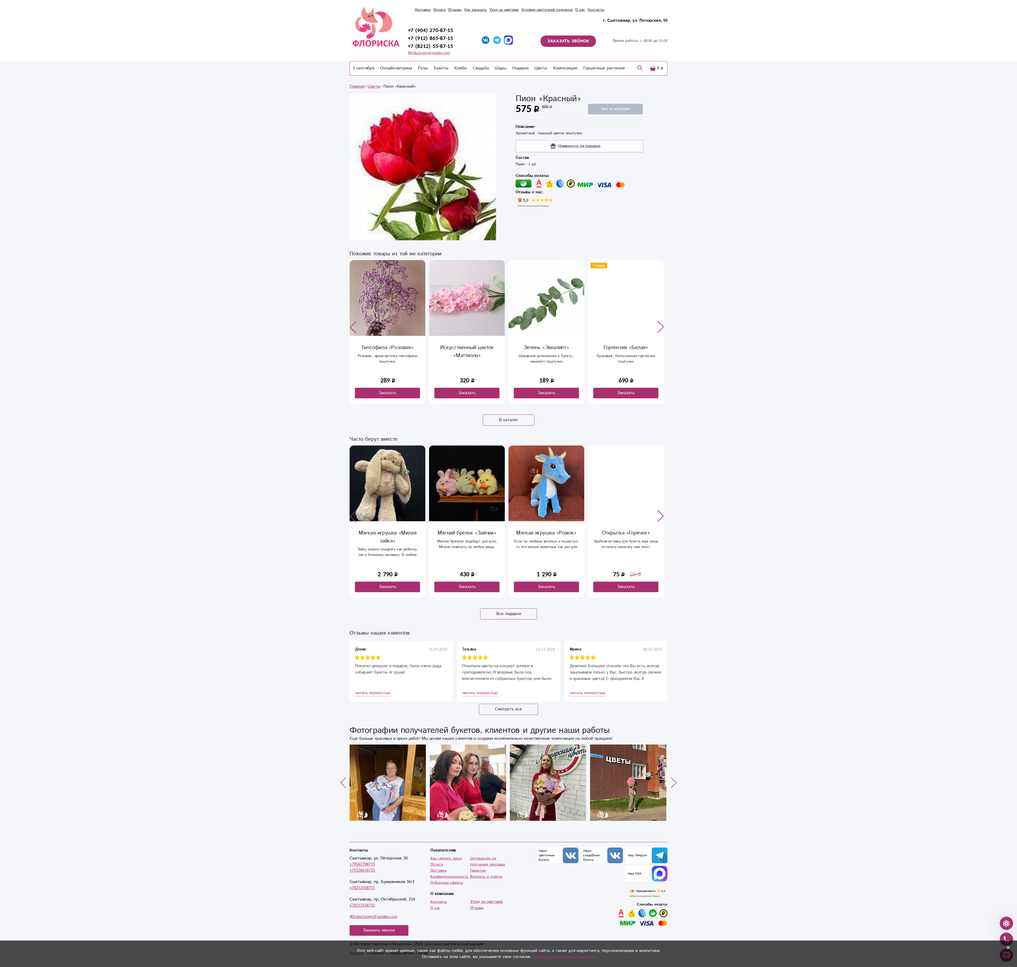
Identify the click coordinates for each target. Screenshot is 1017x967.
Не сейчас (547, 561)
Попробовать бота (473, 561)
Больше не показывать (512, 577)
